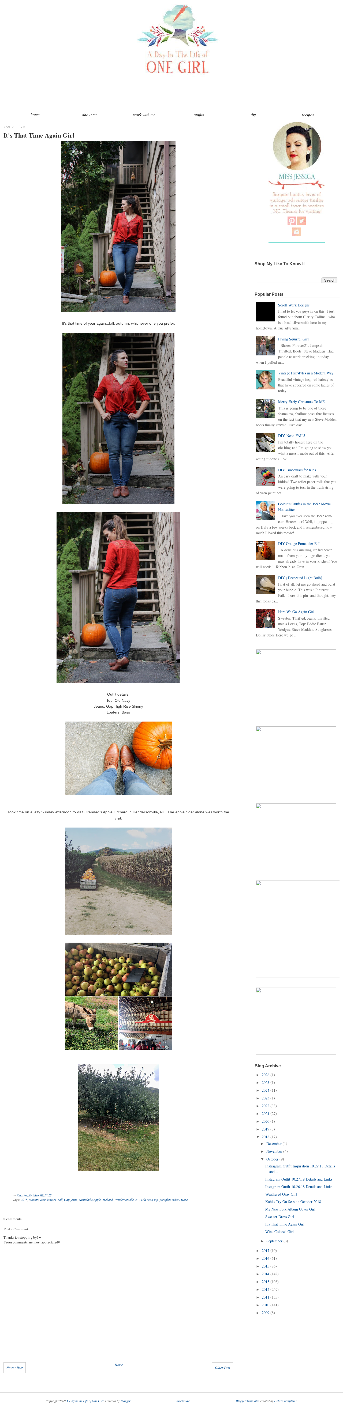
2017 (265, 1250)
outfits (199, 114)
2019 (265, 1129)
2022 (265, 1105)
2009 (265, 1312)
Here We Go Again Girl (296, 611)
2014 (265, 1273)
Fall (60, 1199)
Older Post (222, 1367)
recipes (308, 114)
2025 (265, 1082)
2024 (265, 1090)
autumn (34, 1199)
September (274, 1240)
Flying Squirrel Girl (293, 339)
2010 (265, 1304)
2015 (265, 1266)
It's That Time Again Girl (38, 135)
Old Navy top (149, 1199)
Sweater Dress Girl (279, 1216)
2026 (265, 1074)
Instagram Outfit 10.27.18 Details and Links (298, 1179)
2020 (265, 1121)
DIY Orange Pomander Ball (299, 543)
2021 (265, 1113)
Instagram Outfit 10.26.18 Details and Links (298, 1186)
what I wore (180, 1199)
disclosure (183, 1401)
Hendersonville (124, 1199)
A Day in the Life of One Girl (84, 1401)
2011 (265, 1297)
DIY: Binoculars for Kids (297, 469)
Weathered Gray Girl (281, 1194)
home (35, 114)
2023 (265, 1098)
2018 (24, 1199)
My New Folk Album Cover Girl (290, 1209)
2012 (265, 1289)
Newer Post (14, 1367)
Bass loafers (48, 1199)
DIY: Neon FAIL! (291, 435)
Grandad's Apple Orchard (96, 1199)
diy (253, 114)
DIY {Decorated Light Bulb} (300, 577)
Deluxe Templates (285, 1401)
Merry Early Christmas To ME (301, 401)
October (272, 1159)
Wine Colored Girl (279, 1231)
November (274, 1151)
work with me (144, 114)
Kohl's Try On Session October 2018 (293, 1201)
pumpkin (165, 1199)
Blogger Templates (247, 1401)
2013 (265, 1281)
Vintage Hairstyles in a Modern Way (305, 372)
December (274, 1143)
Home (119, 1364)
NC (137, 1199)
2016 (265, 1258)
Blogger (126, 1401)
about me (90, 114)
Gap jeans (70, 1199)
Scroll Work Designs (294, 305)
